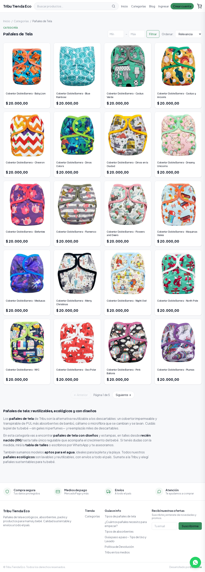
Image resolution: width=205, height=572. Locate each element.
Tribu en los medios (117, 552)
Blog (152, 6)
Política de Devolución (119, 546)
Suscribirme (190, 526)
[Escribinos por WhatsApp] (195, 562)
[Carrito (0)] (199, 6)
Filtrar (153, 34)
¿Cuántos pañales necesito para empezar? (126, 524)
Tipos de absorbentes (119, 531)
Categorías (138, 6)
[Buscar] (114, 6)
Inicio (124, 6)
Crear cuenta (182, 6)
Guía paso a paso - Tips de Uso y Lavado (126, 539)
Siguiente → (123, 395)
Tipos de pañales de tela (120, 516)
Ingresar (163, 6)
